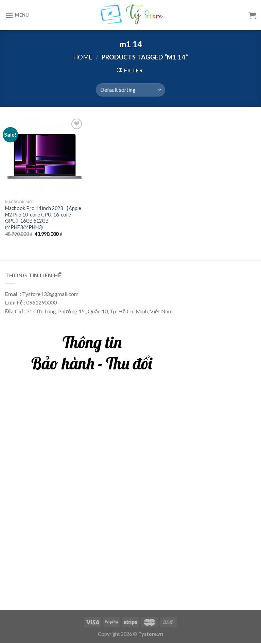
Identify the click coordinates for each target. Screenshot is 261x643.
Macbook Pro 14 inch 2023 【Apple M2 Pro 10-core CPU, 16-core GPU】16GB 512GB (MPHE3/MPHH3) (43, 217)
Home (82, 57)
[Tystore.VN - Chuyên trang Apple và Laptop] (130, 15)
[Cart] (252, 15)
